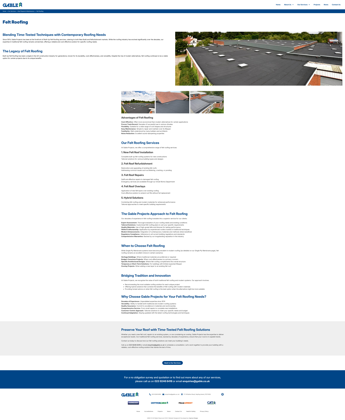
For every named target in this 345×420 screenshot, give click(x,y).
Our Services (302, 5)
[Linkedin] (222, 394)
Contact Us (336, 5)
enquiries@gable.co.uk (156, 345)
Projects (317, 5)
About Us (287, 5)
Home (278, 5)
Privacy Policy (204, 411)
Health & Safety (191, 411)
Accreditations (148, 411)
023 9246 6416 (135, 345)
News (326, 5)
